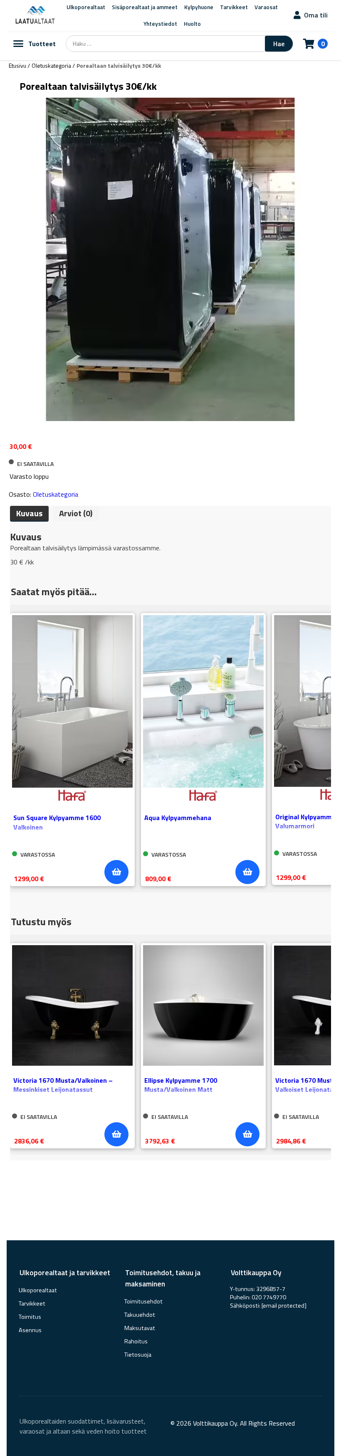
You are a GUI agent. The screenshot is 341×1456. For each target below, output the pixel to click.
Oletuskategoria (51, 65)
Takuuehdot (139, 1314)
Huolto (192, 24)
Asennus (30, 1330)
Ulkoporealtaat (38, 1290)
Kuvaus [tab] (29, 513)
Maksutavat (139, 1328)
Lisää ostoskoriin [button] (116, 872)
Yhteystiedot (160, 24)
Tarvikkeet (32, 1303)
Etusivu (17, 65)
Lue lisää (116, 1134)
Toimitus (30, 1316)
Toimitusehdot (143, 1301)
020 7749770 (269, 1297)
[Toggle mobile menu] (18, 43)
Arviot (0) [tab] (75, 513)
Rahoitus (136, 1341)
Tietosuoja (137, 1354)
